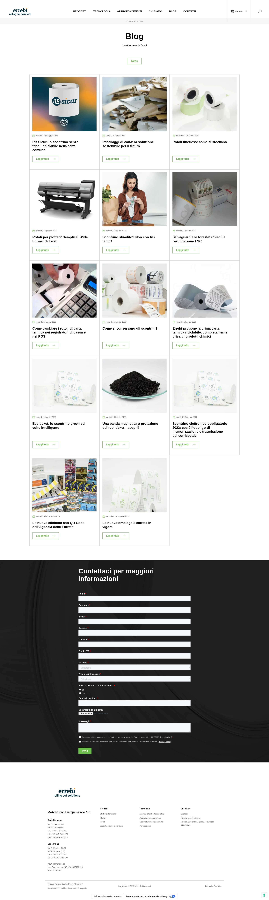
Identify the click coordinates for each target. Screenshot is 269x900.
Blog (172, 11)
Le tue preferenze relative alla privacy (147, 896)
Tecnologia (101, 11)
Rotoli (102, 822)
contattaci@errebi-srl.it (58, 837)
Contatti (189, 11)
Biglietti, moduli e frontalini (111, 826)
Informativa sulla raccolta (107, 896)
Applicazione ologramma (150, 818)
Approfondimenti (129, 11)
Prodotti (79, 11)
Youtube (217, 886)
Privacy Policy (54, 884)
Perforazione (145, 826)
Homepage (130, 21)
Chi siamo (155, 11)
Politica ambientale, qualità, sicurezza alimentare (197, 823)
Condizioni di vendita (57, 888)
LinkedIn (209, 886)
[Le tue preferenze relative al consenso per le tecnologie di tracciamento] (264, 895)
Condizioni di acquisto (77, 888)
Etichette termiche (108, 814)
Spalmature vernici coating (151, 822)
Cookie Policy (67, 884)
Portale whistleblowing (190, 818)
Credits (78, 884)
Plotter (103, 818)
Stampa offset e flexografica (152, 814)
